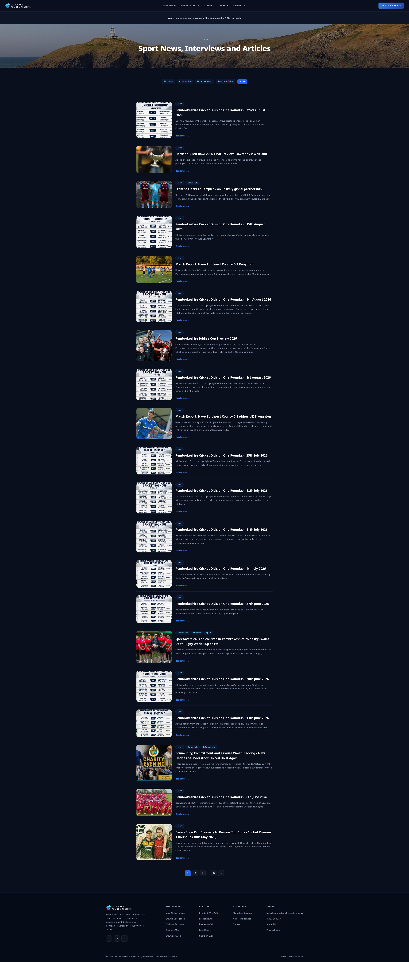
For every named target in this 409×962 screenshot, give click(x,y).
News (222, 5)
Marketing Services (242, 913)
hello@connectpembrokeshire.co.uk (284, 913)
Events (208, 5)
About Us (271, 924)
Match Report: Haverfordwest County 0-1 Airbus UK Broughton (223, 416)
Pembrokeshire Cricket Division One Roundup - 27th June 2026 (222, 604)
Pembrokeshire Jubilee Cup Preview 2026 (206, 338)
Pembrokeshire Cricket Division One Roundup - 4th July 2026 (220, 568)
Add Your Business (391, 5)
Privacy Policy (273, 930)
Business (168, 81)
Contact (238, 5)
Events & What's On (209, 913)
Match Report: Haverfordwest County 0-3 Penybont (214, 264)
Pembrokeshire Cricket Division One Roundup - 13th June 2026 (222, 718)
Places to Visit (189, 5)
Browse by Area (173, 936)
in (117, 938)
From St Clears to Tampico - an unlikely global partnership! (218, 189)
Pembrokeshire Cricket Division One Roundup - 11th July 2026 (221, 530)
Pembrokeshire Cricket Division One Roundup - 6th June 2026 (221, 797)
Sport (242, 81)
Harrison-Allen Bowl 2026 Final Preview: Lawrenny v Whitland (221, 154)
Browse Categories (175, 918)
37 (214, 873)
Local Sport (205, 930)
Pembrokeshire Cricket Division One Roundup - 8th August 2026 (223, 299)
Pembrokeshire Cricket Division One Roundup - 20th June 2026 (222, 679)
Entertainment (204, 81)
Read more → (182, 135)
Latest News (205, 918)
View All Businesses (175, 913)
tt (124, 938)
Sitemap (299, 956)
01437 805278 (273, 918)
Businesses (167, 5)
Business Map (172, 930)
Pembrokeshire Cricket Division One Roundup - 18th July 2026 (221, 491)
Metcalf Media (162, 956)
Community (185, 81)
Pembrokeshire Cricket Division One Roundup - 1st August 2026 (223, 377)
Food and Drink (225, 81)
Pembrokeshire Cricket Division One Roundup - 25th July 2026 (221, 455)
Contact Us (239, 924)
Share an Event (206, 936)
